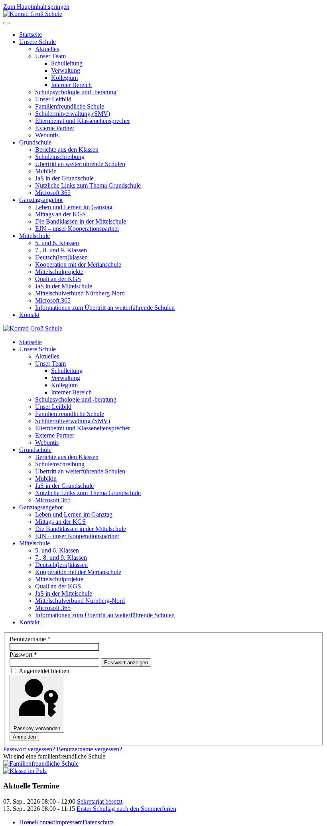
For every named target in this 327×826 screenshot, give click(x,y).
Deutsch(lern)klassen (61, 257)
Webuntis (47, 135)
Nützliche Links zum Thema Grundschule (88, 185)
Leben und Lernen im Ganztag (73, 207)
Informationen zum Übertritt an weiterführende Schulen (105, 307)
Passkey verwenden (37, 728)
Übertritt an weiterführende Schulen (80, 163)
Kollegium (64, 77)
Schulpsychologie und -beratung (75, 92)
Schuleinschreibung (60, 156)
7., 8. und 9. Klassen (61, 250)
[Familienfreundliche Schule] (41, 763)
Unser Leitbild (53, 99)
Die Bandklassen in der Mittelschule (80, 221)
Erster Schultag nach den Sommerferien (126, 808)
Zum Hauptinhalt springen (36, 6)
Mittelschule (34, 235)
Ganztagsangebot (41, 199)
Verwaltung (65, 70)
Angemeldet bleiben (44, 671)
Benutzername (30, 639)
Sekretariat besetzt (99, 801)
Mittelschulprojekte (59, 271)
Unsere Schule (37, 41)
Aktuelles (47, 49)
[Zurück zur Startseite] (32, 13)
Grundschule (35, 142)
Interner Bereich (71, 84)
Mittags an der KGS (60, 214)
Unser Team (50, 56)
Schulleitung (67, 63)
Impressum (69, 822)
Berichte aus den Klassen (66, 149)
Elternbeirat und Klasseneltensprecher (82, 120)
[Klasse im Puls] (25, 770)
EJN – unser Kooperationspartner (77, 228)
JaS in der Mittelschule (63, 286)
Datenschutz (98, 822)
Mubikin (46, 171)
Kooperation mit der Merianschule (78, 264)
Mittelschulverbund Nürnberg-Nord (80, 293)
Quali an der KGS (58, 278)
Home (27, 822)
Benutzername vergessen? (89, 749)
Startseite (30, 34)
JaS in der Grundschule (64, 178)
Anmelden (24, 737)
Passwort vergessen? (30, 749)
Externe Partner (54, 128)
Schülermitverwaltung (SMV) (72, 113)
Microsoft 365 (53, 192)
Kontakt (29, 314)
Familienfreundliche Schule (69, 106)
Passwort (23, 654)
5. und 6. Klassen (57, 243)
